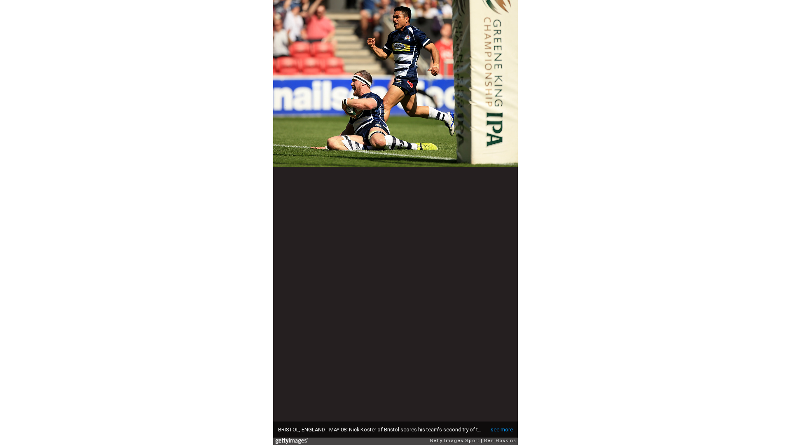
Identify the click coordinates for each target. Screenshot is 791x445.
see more (502, 429)
